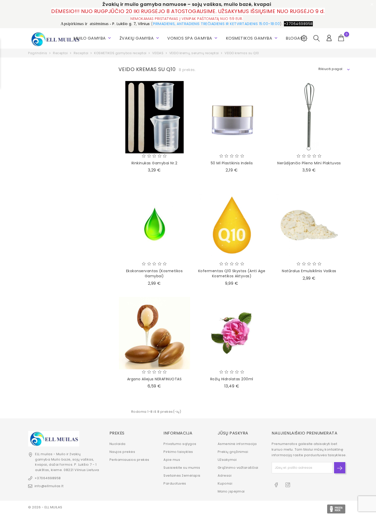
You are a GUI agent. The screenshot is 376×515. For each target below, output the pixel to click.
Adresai (225, 475)
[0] (341, 38)
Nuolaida (117, 443)
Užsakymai (227, 459)
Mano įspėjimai (231, 491)
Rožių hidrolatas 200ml (231, 379)
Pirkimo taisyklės (178, 451)
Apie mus (171, 459)
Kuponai (225, 483)
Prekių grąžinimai (233, 451)
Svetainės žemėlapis (182, 475)
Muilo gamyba (92, 38)
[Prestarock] (336, 509)
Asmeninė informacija (237, 443)
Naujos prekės (122, 451)
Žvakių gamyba (139, 38)
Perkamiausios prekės (129, 459)
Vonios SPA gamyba (192, 38)
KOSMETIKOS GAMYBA (252, 38)
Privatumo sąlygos (179, 443)
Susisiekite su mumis (181, 467)
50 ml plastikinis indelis (232, 163)
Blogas (294, 38)
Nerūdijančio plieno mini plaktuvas (309, 163)
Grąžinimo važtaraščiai (238, 467)
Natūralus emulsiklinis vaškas (309, 270)
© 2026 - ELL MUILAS (45, 507)
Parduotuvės (174, 483)
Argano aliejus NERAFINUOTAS (154, 379)
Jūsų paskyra (233, 433)
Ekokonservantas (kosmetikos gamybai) (154, 273)
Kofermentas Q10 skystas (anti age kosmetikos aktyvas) (232, 273)
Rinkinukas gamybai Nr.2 (154, 163)
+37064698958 (48, 478)
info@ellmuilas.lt (49, 486)
